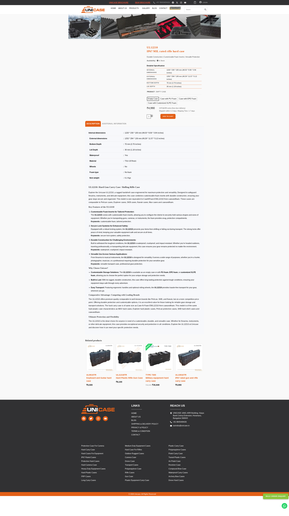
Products (134, 8)
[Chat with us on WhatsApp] (284, 506)
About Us (122, 8)
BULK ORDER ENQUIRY (276, 496)
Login (205, 2)
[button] (134, 8)
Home (113, 8)
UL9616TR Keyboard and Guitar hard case (98, 378)
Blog (154, 8)
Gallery (146, 8)
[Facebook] (173, 3)
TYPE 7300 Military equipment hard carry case (157, 378)
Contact (163, 8)
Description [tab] (93, 124)
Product (151, 92)
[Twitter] (91, 418)
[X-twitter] (177, 3)
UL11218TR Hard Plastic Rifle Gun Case (129, 376)
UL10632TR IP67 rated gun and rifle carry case (186, 378)
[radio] (153, 98)
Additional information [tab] (114, 124)
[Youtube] (185, 3)
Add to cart (168, 116)
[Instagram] (181, 3)
